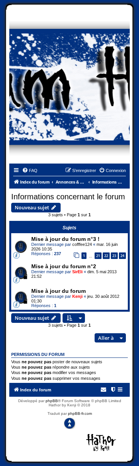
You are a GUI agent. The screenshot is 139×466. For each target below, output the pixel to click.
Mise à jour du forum (58, 291)
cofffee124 (82, 244)
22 (106, 255)
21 (98, 255)
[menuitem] (29, 170)
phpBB (52, 401)
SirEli (77, 271)
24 (122, 255)
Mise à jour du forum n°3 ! (65, 239)
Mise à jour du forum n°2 (63, 266)
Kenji (77, 296)
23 (114, 255)
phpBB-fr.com (80, 413)
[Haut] (69, 423)
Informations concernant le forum (68, 196)
